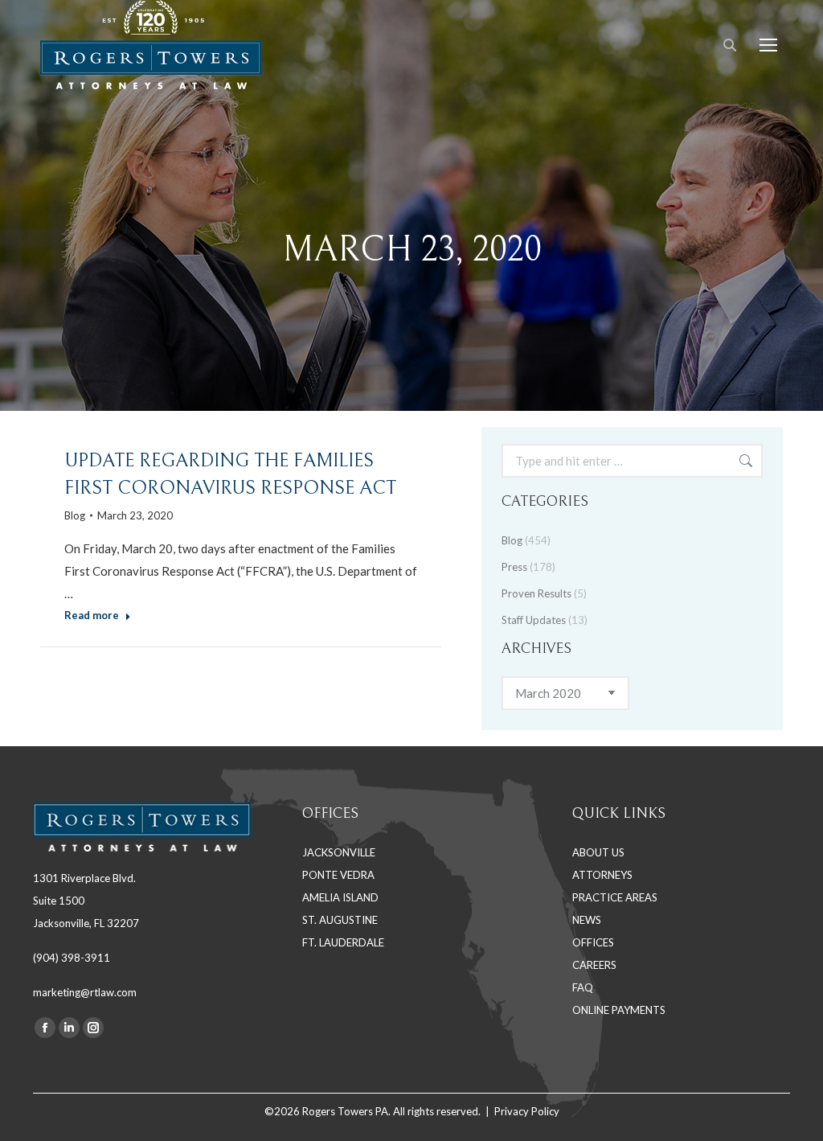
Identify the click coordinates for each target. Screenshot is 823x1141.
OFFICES (593, 942)
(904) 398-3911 (71, 957)
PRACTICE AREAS (614, 897)
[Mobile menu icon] (768, 45)
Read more (91, 615)
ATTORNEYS (602, 874)
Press (514, 566)
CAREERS (594, 964)
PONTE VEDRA (338, 874)
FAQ (582, 987)
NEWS (586, 919)
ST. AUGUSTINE (340, 919)
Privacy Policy (526, 1111)
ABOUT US (598, 852)
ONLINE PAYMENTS (618, 1010)
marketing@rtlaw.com (85, 992)
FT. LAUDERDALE (343, 942)
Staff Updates (534, 620)
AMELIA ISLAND (340, 897)
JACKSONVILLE (338, 852)
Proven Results (536, 593)
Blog (74, 515)
